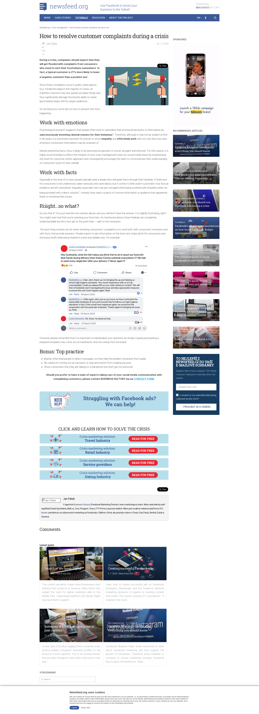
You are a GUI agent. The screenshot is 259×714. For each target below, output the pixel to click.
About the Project (121, 17)
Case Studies (63, 17)
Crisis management (198, 171)
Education (98, 17)
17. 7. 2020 (49, 573)
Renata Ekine (62, 635)
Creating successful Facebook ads (130, 568)
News (47, 17)
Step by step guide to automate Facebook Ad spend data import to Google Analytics (195, 311)
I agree (74, 708)
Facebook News (52, 623)
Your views (50, 565)
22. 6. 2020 (49, 635)
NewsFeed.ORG (63, 573)
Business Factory (82, 504)
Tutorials (81, 17)
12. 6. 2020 (113, 635)
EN (198, 17)
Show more (85, 708)
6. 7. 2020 (112, 573)
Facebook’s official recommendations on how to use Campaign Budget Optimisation (197, 229)
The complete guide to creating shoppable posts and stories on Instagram (194, 284)
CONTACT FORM (144, 378)
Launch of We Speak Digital (62, 568)
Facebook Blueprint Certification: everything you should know (130, 628)
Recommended (116, 623)
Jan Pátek (51, 43)
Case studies (181, 171)
